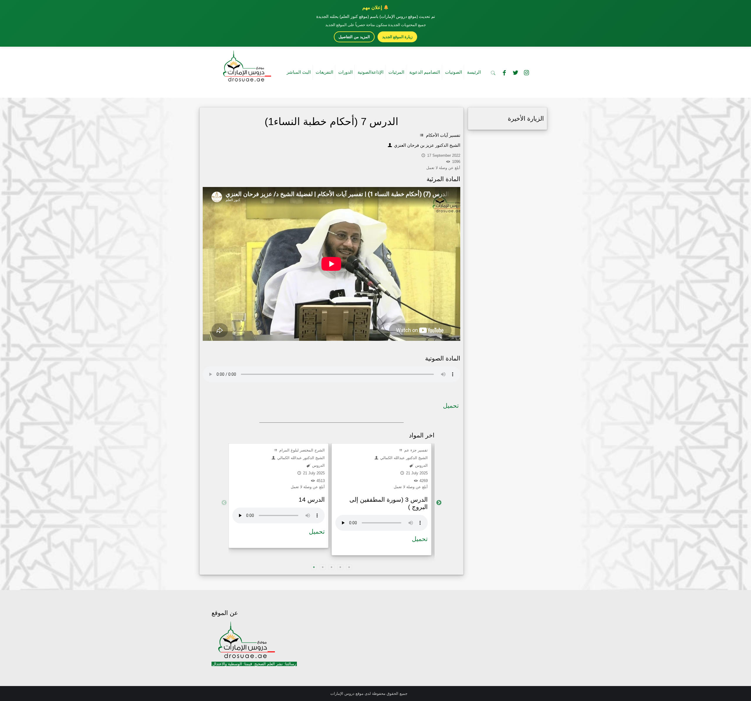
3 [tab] (331, 567)
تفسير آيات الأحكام (442, 135)
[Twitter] (515, 73)
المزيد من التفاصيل (354, 37)
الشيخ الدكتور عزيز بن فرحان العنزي (426, 145)
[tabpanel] (279, 495)
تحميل (451, 405)
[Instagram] (526, 73)
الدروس (318, 465)
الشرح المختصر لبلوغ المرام (301, 450)
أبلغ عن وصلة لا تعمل (308, 487)
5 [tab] (349, 567)
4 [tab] (340, 567)
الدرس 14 (312, 499)
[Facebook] (504, 73)
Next (439, 503)
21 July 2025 (313, 473)
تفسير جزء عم (415, 450)
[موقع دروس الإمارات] (245, 64)
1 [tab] (314, 567)
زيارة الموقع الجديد (397, 36)
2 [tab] (323, 567)
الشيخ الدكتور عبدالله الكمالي (300, 458)
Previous (224, 503)
